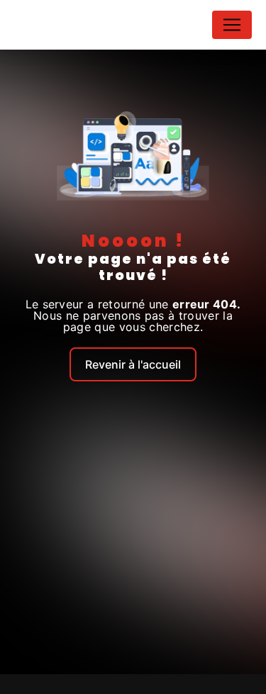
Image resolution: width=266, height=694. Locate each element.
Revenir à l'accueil (133, 364)
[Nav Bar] (232, 25)
